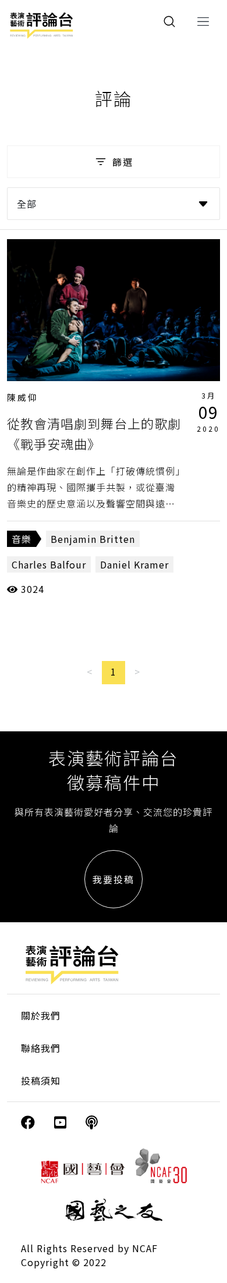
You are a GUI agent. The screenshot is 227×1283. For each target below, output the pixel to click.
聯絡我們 (41, 1048)
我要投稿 (113, 879)
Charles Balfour (49, 564)
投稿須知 (41, 1080)
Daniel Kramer (134, 564)
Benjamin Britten (93, 539)
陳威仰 (22, 397)
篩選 (122, 162)
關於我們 (41, 1015)
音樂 (21, 539)
